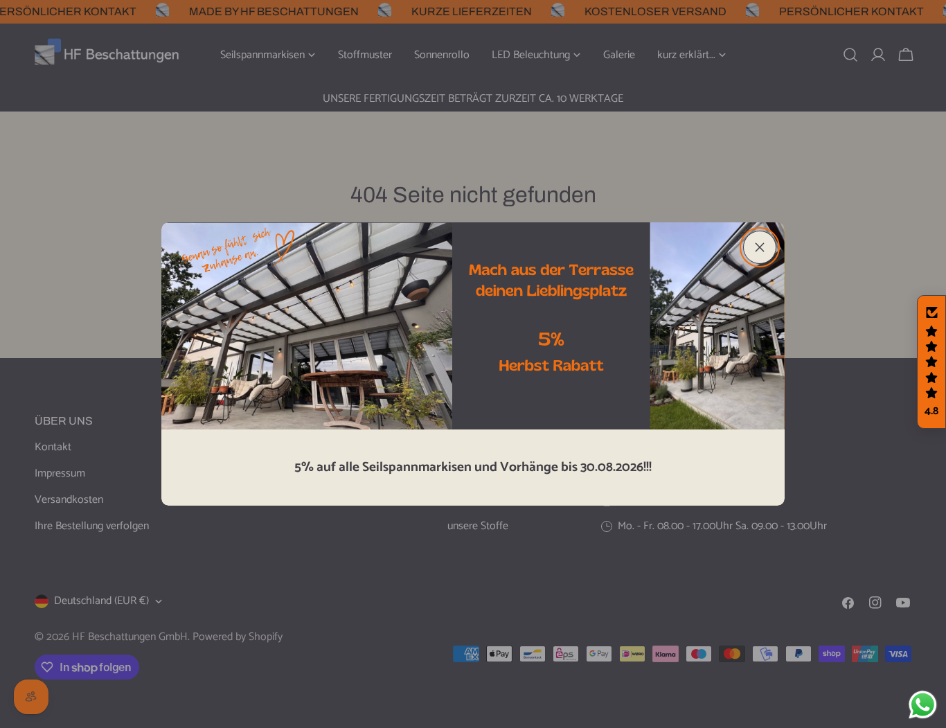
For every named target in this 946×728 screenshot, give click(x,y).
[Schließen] (759, 247)
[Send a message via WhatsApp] (923, 705)
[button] (931, 362)
